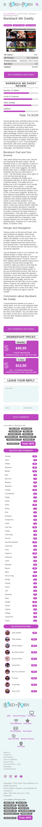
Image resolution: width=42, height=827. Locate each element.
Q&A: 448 (27, 431)
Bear (6, 475)
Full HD (7, 538)
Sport (7, 598)
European (8, 516)
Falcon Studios (17, 646)
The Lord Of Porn (9, 14)
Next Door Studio (18, 652)
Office (7, 572)
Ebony (7, 508)
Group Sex (8, 546)
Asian (7, 460)
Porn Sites (31, 716)
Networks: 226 (11, 437)
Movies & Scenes (27, 739)
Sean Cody (16, 691)
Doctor (7, 501)
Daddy (7, 497)
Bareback (32, 14)
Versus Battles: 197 (28, 437)
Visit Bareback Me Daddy (21, 75)
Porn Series (27, 731)
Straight (7, 602)
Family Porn (9, 520)
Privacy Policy (8, 762)
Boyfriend (8, 486)
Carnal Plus (16, 665)
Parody (7, 579)
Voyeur (7, 620)
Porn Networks (16, 723)
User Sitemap (8, 757)
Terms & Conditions (10, 759)
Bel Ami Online (17, 659)
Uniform (7, 609)
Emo (6, 512)
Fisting (7, 531)
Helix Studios (16, 633)
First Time (8, 527)
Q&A (9, 716)
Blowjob (8, 482)
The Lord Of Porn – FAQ (12, 764)
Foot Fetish (9, 535)
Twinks (7, 605)
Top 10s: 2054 (15, 431)
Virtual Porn (9, 617)
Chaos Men (16, 684)
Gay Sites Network (11, 542)
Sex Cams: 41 (13, 443)
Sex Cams (21, 746)
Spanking (8, 594)
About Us (7, 752)
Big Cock (8, 478)
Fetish (7, 523)
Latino (7, 561)
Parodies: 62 (29, 439)
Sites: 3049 (14, 428)
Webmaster (7, 766)
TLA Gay (15, 678)
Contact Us (7, 755)
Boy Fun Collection (18, 672)
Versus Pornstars (19, 716)
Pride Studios (16, 639)
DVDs (7, 505)
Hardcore (8, 553)
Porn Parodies (15, 731)
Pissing (7, 583)
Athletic (7, 464)
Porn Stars (27, 723)
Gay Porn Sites (22, 14)
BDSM (7, 471)
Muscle (7, 568)
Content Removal (10, 769)
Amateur (8, 456)
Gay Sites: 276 (14, 434)
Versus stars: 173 (14, 439)
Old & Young (30, 25)
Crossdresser (9, 493)
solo (6, 591)
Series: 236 (28, 434)
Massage (8, 564)
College (7, 490)
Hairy (7, 549)
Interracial (8, 557)
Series (7, 587)
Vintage (7, 613)
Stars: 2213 (26, 428)
